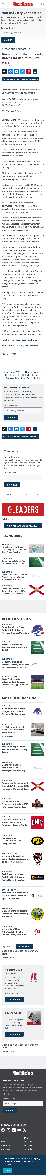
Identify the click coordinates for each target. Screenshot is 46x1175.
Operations (8, 49)
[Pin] (28, 71)
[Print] (4, 71)
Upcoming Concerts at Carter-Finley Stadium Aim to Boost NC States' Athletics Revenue (15, 859)
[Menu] (3, 3)
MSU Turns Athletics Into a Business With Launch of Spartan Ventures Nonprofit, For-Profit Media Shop (15, 895)
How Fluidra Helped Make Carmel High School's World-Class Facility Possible (14, 549)
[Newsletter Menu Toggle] (42, 3)
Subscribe (7, 345)
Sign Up (8, 40)
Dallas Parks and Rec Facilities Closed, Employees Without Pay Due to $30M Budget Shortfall (14, 577)
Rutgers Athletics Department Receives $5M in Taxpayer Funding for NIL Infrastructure (15, 804)
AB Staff (5, 63)
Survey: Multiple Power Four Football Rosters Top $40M (14, 562)
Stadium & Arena (9, 853)
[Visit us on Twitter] (24, 1130)
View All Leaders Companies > (23, 526)
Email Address (8, 28)
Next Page (24, 946)
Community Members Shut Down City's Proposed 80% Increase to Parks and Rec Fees (13, 590)
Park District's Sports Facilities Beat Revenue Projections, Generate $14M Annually (13, 877)
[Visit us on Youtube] (19, 1130)
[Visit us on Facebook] (3, 1130)
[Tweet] (22, 71)
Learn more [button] (9, 1165)
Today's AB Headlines (26, 339)
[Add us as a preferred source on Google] (35, 71)
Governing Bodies (10, 890)
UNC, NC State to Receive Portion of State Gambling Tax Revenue (15, 914)
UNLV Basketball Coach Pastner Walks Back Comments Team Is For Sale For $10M (15, 822)
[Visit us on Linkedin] (14, 1130)
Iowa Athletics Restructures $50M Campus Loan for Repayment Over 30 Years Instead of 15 (14, 841)
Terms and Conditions (16, 378)
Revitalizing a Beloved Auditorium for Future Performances (13, 730)
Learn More (14, 999)
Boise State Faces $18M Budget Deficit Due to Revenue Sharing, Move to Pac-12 (14, 630)
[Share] (10, 71)
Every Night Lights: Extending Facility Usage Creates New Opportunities (15, 682)
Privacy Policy (33, 378)
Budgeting (24, 49)
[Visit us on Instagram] (8, 1130)
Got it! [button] (7, 1171)
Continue (12, 485)
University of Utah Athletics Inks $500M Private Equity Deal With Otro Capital (14, 932)
